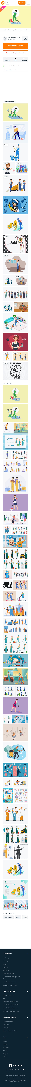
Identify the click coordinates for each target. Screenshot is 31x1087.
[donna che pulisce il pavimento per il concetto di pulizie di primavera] (15, 131)
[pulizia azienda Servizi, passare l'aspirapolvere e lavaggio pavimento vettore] (15, 879)
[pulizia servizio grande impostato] (15, 897)
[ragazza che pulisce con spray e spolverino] (9, 167)
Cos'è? (17, 66)
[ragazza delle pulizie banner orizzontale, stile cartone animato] (11, 847)
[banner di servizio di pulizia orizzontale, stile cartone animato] (15, 767)
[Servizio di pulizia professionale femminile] (15, 439)
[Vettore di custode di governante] (10, 342)
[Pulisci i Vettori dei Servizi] (15, 218)
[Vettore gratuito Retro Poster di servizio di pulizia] (15, 416)
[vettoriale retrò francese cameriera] (15, 377)
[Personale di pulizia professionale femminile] (15, 111)
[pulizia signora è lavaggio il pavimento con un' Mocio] (8, 473)
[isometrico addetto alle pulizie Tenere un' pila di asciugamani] (7, 511)
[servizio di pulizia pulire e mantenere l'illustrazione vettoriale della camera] (8, 292)
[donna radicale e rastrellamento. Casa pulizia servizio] (8, 933)
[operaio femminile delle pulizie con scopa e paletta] (15, 276)
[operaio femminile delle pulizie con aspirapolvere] (9, 304)
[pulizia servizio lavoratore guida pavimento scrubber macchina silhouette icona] (8, 669)
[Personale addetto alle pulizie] (10, 401)
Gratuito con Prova (15, 46)
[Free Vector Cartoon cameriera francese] (15, 256)
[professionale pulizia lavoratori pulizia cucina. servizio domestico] (15, 782)
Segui (25, 39)
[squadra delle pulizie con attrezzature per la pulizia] (15, 197)
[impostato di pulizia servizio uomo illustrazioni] (7, 837)
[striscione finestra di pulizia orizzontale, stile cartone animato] (15, 616)
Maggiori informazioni (10, 69)
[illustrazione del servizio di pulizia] (9, 180)
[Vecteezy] (2, 3)
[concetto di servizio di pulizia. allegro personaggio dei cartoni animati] (15, 633)
